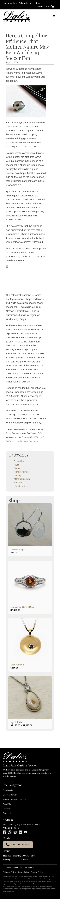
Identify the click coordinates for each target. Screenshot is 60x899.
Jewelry (17, 475)
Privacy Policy (37, 872)
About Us (7, 804)
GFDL (35, 437)
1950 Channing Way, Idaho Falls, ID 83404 (21, 824)
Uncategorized (21, 486)
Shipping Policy (9, 872)
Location (6, 808)
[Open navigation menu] (54, 16)
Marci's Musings (22, 479)
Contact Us (7, 813)
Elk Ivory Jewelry (10, 795)
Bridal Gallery (9, 790)
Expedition (19, 461)
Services (18, 482)
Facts (16, 465)
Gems (17, 468)
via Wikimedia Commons (27, 441)
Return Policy (23, 872)
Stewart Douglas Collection (14, 799)
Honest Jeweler (21, 472)
